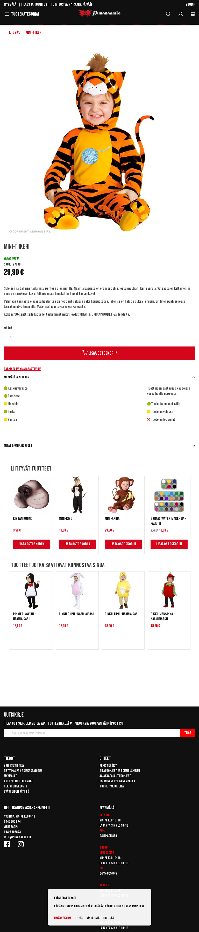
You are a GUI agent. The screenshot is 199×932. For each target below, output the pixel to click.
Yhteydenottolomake (18, 781)
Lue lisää (108, 918)
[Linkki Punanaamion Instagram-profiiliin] (22, 844)
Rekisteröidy (108, 765)
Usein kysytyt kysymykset (118, 781)
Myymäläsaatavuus (16, 377)
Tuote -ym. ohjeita (112, 786)
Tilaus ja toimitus (34, 4)
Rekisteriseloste (15, 786)
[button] (191, 5)
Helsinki (105, 815)
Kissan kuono (22, 518)
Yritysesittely (14, 765)
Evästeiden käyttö (16, 791)
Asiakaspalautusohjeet (115, 776)
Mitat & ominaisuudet (18, 445)
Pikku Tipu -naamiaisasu (122, 614)
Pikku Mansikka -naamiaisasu (163, 617)
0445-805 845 (108, 873)
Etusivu (14, 32)
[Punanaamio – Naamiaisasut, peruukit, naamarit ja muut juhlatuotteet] (99, 13)
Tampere (105, 885)
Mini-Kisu (65, 518)
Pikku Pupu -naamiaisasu (77, 614)
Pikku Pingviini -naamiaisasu (24, 617)
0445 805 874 (12, 821)
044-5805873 (12, 832)
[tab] (99, 377)
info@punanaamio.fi (17, 837)
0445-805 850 (108, 836)
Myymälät (11, 4)
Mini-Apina (112, 518)
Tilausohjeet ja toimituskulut (120, 770)
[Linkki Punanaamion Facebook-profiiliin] (8, 844)
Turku (104, 847)
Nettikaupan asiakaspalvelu (23, 770)
